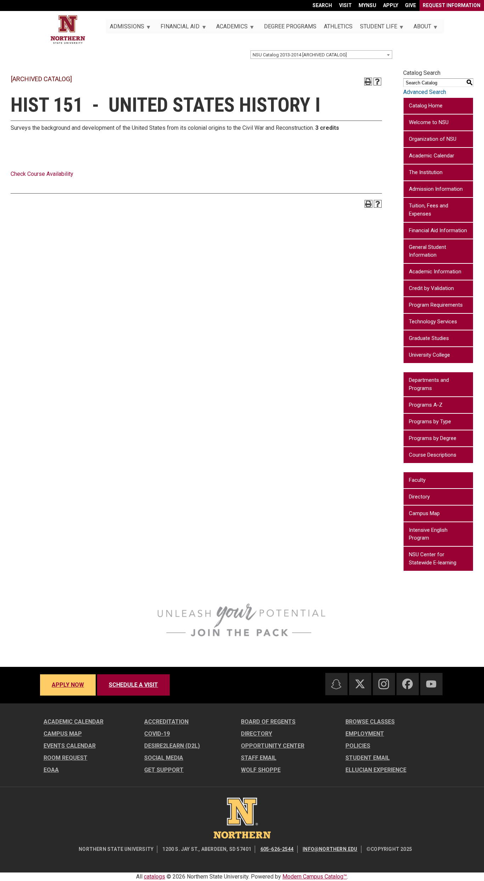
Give (410, 5)
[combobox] (321, 54)
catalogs (154, 876)
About (420, 28)
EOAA (51, 769)
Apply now (68, 684)
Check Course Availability (42, 174)
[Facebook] (407, 684)
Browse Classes (370, 721)
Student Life (376, 28)
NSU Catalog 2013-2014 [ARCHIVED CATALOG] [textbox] (300, 54)
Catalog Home (426, 105)
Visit (345, 5)
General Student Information (427, 251)
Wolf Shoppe (261, 769)
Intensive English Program (428, 534)
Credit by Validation (431, 288)
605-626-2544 (277, 849)
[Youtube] (431, 684)
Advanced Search (424, 92)
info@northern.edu (330, 849)
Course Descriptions (432, 455)
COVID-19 (157, 733)
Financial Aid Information (438, 230)
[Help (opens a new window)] (377, 81)
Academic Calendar (431, 155)
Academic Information (435, 271)
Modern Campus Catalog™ (314, 876)
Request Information (451, 5)
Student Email (367, 757)
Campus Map (424, 513)
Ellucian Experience (375, 769)
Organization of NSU (432, 139)
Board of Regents (268, 721)
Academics (229, 28)
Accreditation (166, 721)
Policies (357, 745)
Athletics (338, 26)
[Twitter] (360, 684)
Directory (419, 497)
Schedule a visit (133, 684)
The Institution (426, 172)
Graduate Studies (429, 338)
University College (429, 355)
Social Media (163, 757)
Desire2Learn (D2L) (172, 745)
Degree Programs (290, 26)
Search (322, 5)
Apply (390, 5)
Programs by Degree (432, 438)
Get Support (164, 769)
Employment (364, 733)
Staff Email (258, 757)
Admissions (125, 28)
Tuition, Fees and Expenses (428, 209)
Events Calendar (70, 745)
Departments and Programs (429, 384)
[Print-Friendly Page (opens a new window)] (368, 81)
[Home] (68, 29)
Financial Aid (178, 28)
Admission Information (436, 189)
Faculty (417, 480)
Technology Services (433, 321)
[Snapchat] (336, 684)
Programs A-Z (426, 405)
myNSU (367, 5)
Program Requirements (436, 305)
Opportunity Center (272, 745)
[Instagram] (383, 684)
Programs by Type (430, 421)
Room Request (66, 757)
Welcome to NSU (429, 122)
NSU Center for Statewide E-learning (432, 558)
